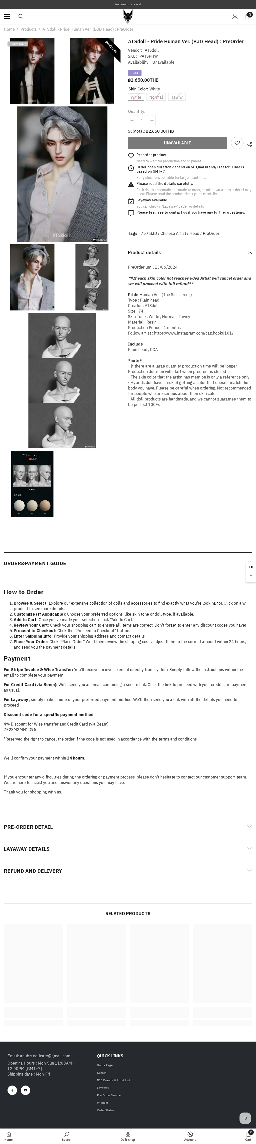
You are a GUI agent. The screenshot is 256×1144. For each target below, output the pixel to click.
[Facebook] (12, 1090)
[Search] (21, 16)
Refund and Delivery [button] (33, 870)
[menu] (7, 16)
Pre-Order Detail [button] (28, 826)
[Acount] (235, 16)
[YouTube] (25, 1090)
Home (9, 29)
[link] (237, 143)
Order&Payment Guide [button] (35, 563)
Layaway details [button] (27, 848)
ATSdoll (152, 50)
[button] (128, 563)
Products (28, 29)
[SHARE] (248, 144)
